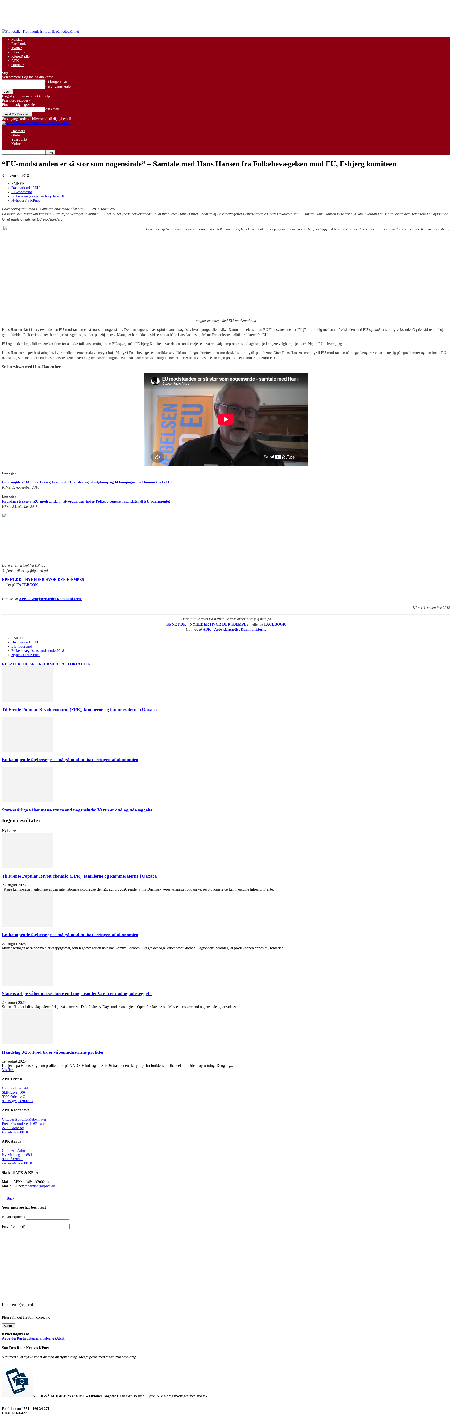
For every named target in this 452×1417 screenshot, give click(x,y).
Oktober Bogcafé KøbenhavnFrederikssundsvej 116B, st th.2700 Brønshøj (24, 1123)
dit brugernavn (56, 82)
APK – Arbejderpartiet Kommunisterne (50, 599)
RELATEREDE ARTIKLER (25, 664)
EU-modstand (21, 192)
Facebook (18, 44)
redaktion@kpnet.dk (40, 1186)
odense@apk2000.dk (17, 1101)
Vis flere (8, 1070)
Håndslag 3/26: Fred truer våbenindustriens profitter (53, 1052)
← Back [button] (8, 1198)
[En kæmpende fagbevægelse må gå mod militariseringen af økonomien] (27, 751)
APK (15, 61)
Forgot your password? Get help (26, 96)
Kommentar (18, 1305)
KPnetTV (18, 52)
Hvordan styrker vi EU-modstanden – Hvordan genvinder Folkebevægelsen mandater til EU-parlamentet (86, 501)
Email (13, 1226)
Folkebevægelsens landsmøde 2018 (37, 196)
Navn (13, 1217)
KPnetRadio (20, 56)
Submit (8, 1326)
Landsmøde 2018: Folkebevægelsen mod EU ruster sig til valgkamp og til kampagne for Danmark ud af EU (87, 482)
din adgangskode (58, 86)
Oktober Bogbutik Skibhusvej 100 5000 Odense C (15, 1092)
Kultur (16, 144)
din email (52, 109)
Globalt (16, 135)
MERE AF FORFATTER (70, 664)
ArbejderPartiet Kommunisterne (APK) (33, 1338)
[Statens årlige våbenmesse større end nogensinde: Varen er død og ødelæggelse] (27, 801)
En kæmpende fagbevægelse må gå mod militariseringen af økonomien (70, 759)
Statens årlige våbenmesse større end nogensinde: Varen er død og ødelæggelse (77, 809)
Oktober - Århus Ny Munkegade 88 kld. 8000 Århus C (19, 1154)
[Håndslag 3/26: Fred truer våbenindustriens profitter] (27, 1043)
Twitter (16, 48)
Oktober (17, 65)
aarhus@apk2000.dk (17, 1163)
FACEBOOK (27, 585)
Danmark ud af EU (25, 188)
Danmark (18, 131)
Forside (16, 39)
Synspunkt (19, 139)
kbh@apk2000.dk (15, 1132)
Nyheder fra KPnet (25, 200)
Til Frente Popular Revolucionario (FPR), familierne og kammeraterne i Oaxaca (79, 709)
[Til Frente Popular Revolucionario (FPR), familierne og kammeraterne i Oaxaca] (27, 700)
